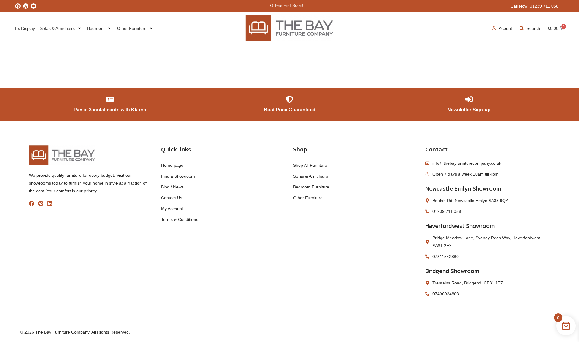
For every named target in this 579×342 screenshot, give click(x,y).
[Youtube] (33, 6)
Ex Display (25, 28)
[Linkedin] (49, 203)
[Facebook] (18, 6)
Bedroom (96, 28)
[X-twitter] (25, 6)
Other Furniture (132, 28)
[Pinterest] (40, 203)
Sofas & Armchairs (57, 28)
